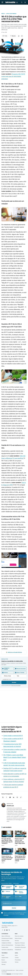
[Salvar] (22, 36)
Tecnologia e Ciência (20, 945)
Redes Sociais (18, 938)
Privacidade (17, 959)
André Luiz (10, 806)
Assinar (14, 682)
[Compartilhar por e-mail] (17, 797)
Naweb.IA (9, 973)
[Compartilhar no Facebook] (6, 797)
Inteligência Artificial (6, 942)
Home (3, 955)
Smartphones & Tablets (7, 938)
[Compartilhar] (18, 36)
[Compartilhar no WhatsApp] (10, 797)
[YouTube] (7, 930)
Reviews (17, 940)
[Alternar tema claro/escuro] (25, 2)
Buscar (3, 959)
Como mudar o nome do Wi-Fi (13, 735)
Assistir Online (5, 957)
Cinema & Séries (5, 940)
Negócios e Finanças (20, 942)
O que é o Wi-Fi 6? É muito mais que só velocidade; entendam (13, 76)
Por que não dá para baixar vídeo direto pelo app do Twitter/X (7, 841)
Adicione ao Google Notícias (15, 652)
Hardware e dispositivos (7, 949)
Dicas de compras (19, 936)
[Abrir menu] (2, 2)
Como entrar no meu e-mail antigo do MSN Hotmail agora (7, 858)
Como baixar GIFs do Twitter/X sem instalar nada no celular (20, 858)
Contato (17, 957)
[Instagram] (4, 930)
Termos (16, 962)
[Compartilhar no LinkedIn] (13, 797)
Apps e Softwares (11, 13)
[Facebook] (2, 930)
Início (3, 13)
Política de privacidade (15, 685)
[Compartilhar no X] (2, 797)
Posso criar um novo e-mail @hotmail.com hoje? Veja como (20, 841)
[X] (9, 930)
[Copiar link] (20, 797)
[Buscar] (22, 2)
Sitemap (3, 964)
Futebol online (5, 947)
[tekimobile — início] (11, 2)
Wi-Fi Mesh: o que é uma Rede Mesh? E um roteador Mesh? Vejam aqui (14, 757)
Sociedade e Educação (20, 947)
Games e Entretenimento (7, 945)
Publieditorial (18, 949)
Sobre (16, 955)
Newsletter (4, 962)
